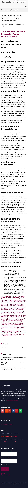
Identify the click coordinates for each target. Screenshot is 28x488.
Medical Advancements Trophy (17, 311)
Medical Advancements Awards (12, 305)
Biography (8, 296)
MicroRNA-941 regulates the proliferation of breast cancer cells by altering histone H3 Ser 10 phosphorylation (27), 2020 (15, 272)
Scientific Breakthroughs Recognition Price (11, 326)
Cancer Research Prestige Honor (17, 300)
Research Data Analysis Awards (13, 2)
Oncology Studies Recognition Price (13, 317)
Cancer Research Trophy (10, 303)
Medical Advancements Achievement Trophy (10, 303)
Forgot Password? (5, 475)
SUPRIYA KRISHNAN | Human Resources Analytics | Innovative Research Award (14, 368)
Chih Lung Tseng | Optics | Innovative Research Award (12, 363)
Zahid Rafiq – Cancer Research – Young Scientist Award (11, 18)
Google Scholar (7, 56)
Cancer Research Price (6, 301)
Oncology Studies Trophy (20, 318)
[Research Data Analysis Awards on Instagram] (16, 411)
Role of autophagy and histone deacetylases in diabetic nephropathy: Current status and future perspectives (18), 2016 (15, 281)
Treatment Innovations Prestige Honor (11, 332)
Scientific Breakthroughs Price (16, 324)
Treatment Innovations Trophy (8, 335)
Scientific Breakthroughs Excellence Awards (11, 321)
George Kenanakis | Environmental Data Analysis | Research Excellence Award (13, 358)
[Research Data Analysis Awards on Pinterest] (2, 411)
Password (6, 458)
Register (3, 473)
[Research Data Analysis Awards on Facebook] (13, 411)
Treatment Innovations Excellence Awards (15, 330)
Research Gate (7, 57)
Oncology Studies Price (14, 316)
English (17, 0)
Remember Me (6, 464)
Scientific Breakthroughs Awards (9, 320)
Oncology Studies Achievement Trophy (10, 312)
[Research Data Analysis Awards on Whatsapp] (20, 411)
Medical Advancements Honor (18, 307)
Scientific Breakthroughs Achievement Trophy (12, 319)
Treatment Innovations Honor (8, 331)
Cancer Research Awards (18, 297)
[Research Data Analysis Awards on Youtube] (9, 411)
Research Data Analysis (6, 424)
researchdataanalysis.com (12, 400)
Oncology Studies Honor (11, 315)
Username (6, 451)
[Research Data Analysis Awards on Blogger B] (6, 411)
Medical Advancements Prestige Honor (10, 308)
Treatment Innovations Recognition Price (14, 334)
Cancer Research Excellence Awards (9, 299)
